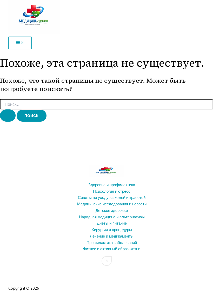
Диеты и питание (112, 223)
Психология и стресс (111, 191)
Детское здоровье (112, 210)
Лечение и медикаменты (112, 236)
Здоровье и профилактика (111, 184)
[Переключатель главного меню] (20, 43)
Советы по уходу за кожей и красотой (111, 197)
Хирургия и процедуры (111, 229)
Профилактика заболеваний (111, 242)
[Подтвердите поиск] (8, 115)
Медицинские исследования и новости (112, 203)
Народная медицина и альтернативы (112, 216)
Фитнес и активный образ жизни (111, 248)
